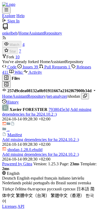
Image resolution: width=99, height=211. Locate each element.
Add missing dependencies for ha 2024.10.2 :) (46, 111)
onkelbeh (9, 33)
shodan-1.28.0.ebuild (25, 149)
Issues (30, 67)
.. (8, 129)
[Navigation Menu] (6, 10)
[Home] (8, 4)
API (20, 206)
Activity (35, 72)
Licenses (9, 206)
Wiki (18, 72)
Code (11, 67)
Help (20, 15)
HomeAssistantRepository (40, 33)
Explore (8, 15)
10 (17, 57)
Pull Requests (56, 67)
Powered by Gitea (17, 164)
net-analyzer (57, 96)
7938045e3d (59, 109)
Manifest (14, 135)
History (12, 102)
